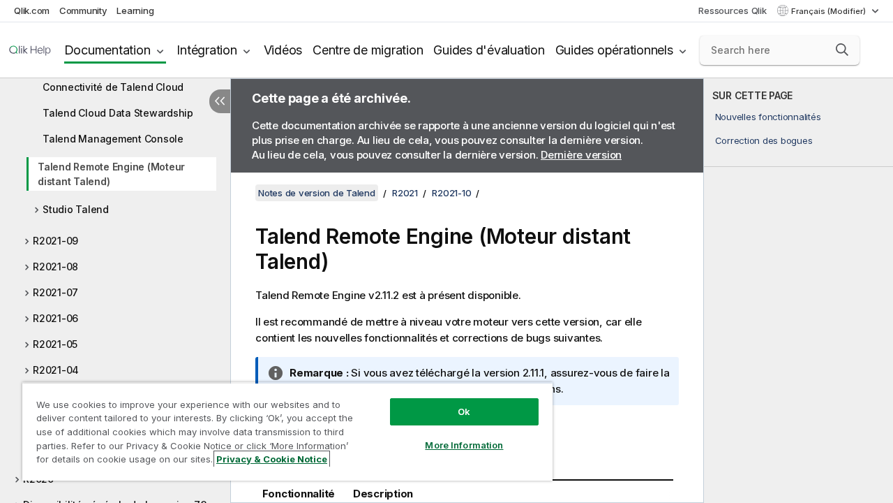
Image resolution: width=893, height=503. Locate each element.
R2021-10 (451, 192)
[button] (842, 50)
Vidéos (283, 50)
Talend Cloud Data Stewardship (118, 113)
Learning (135, 10)
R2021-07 (55, 292)
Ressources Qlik (732, 10)
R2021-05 (55, 344)
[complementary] (798, 290)
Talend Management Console (113, 139)
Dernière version (581, 154)
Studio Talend (76, 209)
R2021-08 (55, 266)
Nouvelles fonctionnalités (768, 116)
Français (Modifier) (829, 11)
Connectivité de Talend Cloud (113, 87)
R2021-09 (55, 241)
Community (83, 10)
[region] (287, 431)
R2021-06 (55, 318)
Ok (464, 411)
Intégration (207, 50)
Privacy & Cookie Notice (271, 459)
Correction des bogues (764, 140)
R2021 (405, 192)
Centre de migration (368, 50)
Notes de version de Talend (316, 192)
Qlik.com (32, 10)
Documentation (107, 50)
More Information (464, 445)
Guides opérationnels (614, 50)
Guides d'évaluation (488, 50)
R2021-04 (56, 370)
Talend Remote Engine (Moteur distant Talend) (111, 174)
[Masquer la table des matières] (219, 101)
